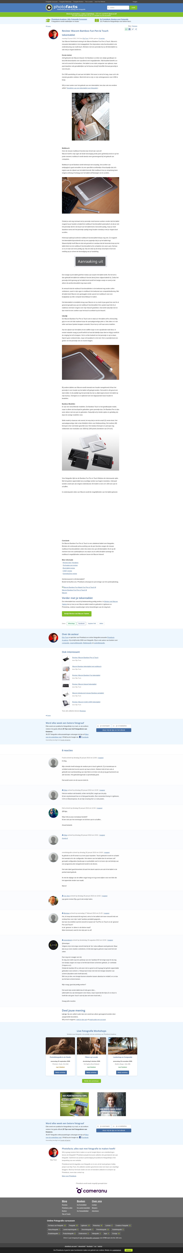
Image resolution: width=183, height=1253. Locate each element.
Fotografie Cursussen (52, 1)
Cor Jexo (67, 896)
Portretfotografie (102, 1229)
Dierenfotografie (87, 1229)
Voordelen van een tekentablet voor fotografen (82, 88)
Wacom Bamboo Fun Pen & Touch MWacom (74, 591)
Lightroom (85, 1225)
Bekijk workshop (60, 1072)
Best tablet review (69, 568)
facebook (90, 1246)
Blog (64, 1201)
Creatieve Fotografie (123, 1225)
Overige (116, 1233)
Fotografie (73, 1225)
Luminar (109, 1225)
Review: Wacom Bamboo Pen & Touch (85, 657)
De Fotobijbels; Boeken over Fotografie (114, 19)
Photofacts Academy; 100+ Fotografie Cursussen (69, 19)
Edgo (65, 790)
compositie (65, 643)
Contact (94, 1205)
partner (100, 1246)
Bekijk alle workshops (91, 1081)
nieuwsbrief (81, 1246)
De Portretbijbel (81, 1205)
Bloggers (94, 1208)
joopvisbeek (68, 940)
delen (101, 623)
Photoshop (97, 1225)
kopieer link (92, 623)
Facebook (81, 623)
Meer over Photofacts (69, 1176)
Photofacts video (67, 1208)
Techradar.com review (70, 565)
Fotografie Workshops (65, 1)
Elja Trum (85, 38)
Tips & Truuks (66, 1214)
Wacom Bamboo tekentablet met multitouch (86, 666)
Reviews (134, 26)
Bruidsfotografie (54, 1233)
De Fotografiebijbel (82, 1211)
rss (95, 1246)
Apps (106, 1233)
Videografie (96, 1233)
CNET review (67, 571)
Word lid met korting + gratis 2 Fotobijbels (80, 13)
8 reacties (102, 38)
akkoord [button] (128, 1250)
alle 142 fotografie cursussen (89, 1238)
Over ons (97, 1201)
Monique (67, 913)
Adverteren (95, 1211)
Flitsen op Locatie (91, 1057)
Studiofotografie (117, 1229)
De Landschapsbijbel (83, 1208)
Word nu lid (112, 13)
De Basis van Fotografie (57, 1225)
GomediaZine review (70, 573)
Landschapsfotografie (70, 1229)
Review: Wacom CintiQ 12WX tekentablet (86, 702)
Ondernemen (83, 1233)
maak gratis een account (97, 1019)
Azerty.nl (65, 838)
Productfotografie (69, 1233)
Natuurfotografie (54, 1229)
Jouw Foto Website (100, 1)
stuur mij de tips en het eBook (113, 730)
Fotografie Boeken (78, 1)
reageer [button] (101, 758)
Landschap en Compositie (122, 1057)
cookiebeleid (116, 1250)
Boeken (64, 1211)
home (49, 26)
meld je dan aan (81, 1019)
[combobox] (118, 8)
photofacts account (71, 1246)
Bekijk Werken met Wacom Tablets (76, 613)
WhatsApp (71, 623)
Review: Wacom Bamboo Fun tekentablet (86, 675)
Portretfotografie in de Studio (60, 1057)
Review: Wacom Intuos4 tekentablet (84, 684)
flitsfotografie (87, 643)
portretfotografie (99, 643)
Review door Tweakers (70, 562)
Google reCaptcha (65, 740)
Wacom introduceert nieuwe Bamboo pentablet (88, 693)
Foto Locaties (89, 1)
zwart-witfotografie (76, 643)
